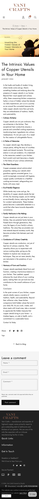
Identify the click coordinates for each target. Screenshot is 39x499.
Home (16, 26)
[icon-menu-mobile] (4, 17)
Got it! (6, 496)
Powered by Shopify (19, 483)
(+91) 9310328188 (30, 486)
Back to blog (21, 344)
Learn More (23, 493)
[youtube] (21, 465)
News (23, 26)
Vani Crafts (10, 483)
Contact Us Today (9, 322)
